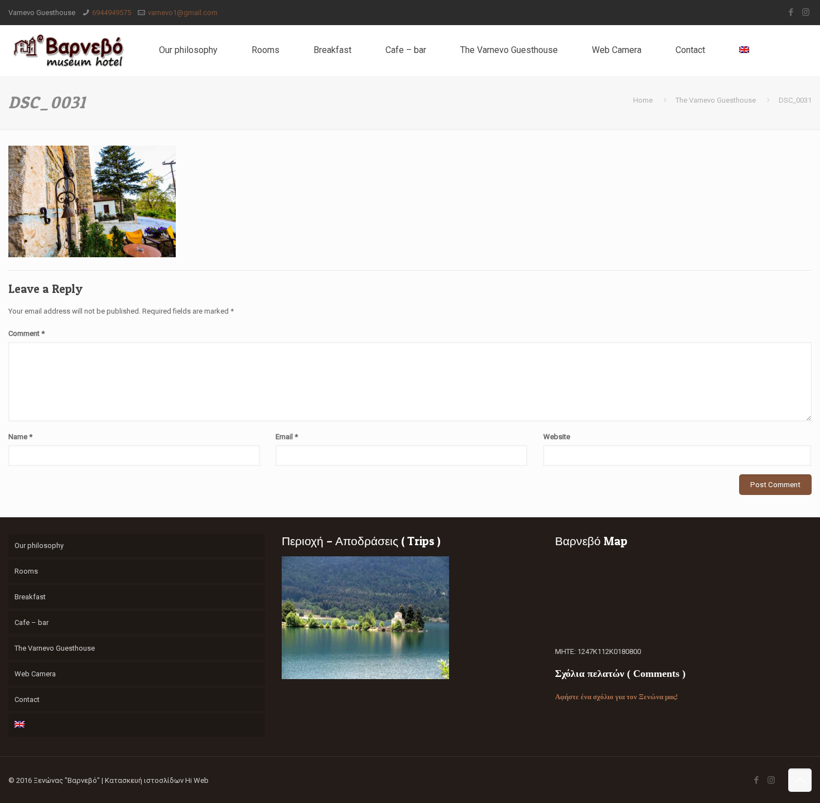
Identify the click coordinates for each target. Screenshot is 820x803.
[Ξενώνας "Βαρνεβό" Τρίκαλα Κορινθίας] (68, 50)
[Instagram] (806, 12)
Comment (26, 333)
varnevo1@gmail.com (183, 12)
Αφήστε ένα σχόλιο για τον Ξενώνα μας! (616, 697)
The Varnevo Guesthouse (716, 100)
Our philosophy (39, 545)
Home (643, 100)
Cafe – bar (32, 622)
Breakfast (30, 597)
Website (556, 436)
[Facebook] (791, 12)
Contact (27, 699)
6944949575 (111, 12)
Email (287, 436)
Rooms (26, 571)
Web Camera (35, 674)
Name (20, 436)
